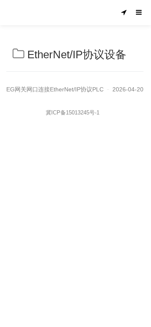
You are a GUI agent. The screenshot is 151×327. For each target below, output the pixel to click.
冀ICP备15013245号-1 (72, 112)
